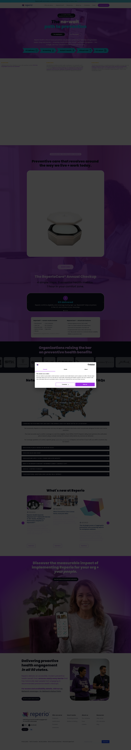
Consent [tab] (45, 369)
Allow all (85, 384)
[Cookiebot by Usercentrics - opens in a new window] (89, 365)
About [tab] (85, 369)
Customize (64, 384)
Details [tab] (65, 369)
